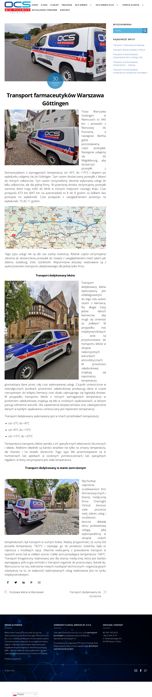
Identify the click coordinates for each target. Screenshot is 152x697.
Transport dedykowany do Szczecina (85, 594)
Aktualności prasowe (44, 10)
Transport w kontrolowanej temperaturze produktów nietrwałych (130, 71)
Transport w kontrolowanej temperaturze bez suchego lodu (128, 56)
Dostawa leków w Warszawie (27, 592)
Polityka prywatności (13, 658)
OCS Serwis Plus (105, 5)
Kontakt (65, 10)
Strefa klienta (130, 5)
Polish (20, 694)
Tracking (67, 5)
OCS (13, 670)
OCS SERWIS (81, 5)
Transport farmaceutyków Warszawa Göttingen (55, 99)
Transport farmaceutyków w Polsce (129, 49)
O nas (44, 5)
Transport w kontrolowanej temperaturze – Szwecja (125, 63)
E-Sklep (54, 5)
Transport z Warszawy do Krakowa (128, 45)
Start (35, 5)
